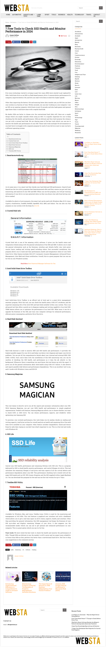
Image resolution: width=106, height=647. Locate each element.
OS (23, 549)
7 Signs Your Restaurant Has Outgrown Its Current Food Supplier (92, 182)
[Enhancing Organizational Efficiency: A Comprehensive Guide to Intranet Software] (13, 572)
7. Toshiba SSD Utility (14, 151)
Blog (76, 44)
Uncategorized (79, 126)
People (77, 104)
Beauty (77, 42)
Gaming (77, 76)
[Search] (101, 7)
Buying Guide (79, 49)
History (77, 81)
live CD (36, 206)
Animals (77, 36)
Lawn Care (39, 15)
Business (61, 15)
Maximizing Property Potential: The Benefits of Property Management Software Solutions (29, 588)
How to (77, 85)
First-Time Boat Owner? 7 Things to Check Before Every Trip (93, 153)
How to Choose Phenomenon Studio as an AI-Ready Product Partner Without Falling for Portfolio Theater (93, 203)
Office (76, 102)
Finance (77, 68)
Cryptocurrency (80, 55)
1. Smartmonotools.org (14, 139)
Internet (77, 87)
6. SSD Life (11, 149)
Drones (77, 57)
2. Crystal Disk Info (13, 141)
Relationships (79, 109)
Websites (77, 128)
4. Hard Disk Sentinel (14, 145)
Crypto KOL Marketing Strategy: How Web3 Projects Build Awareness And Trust (92, 221)
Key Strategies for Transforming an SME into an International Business (92, 192)
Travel (88, 15)
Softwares (13, 22)
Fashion (77, 66)
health (12, 549)
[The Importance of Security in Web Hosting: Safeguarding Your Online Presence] (46, 572)
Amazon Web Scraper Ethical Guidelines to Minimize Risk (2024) (60, 587)
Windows (78, 132)
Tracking (34, 549)
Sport (47, 15)
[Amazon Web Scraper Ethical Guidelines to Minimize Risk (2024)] (63, 572)
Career (77, 51)
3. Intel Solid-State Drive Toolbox (17, 143)
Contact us (97, 15)
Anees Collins (14, 35)
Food (76, 70)
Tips (76, 119)
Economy (77, 59)
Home (8, 15)
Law (76, 92)
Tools (54, 15)
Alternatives (79, 33)
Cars (76, 53)
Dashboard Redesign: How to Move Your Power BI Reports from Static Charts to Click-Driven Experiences (92, 232)
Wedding (77, 130)
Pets (76, 107)
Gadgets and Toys (28, 15)
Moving (77, 98)
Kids (76, 89)
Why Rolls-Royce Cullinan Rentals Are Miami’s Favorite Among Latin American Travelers (93, 164)
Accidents (78, 31)
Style (76, 115)
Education (78, 61)
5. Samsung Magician (14, 147)
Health (70, 15)
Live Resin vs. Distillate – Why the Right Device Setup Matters (92, 144)
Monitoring (18, 549)
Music (77, 100)
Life (76, 96)
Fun (76, 72)
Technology (79, 15)
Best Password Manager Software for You (41, 263)
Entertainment (79, 64)
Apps (76, 38)
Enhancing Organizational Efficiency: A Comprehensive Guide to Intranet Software (11, 588)
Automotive (16, 15)
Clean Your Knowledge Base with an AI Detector (92, 174)
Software (28, 549)
